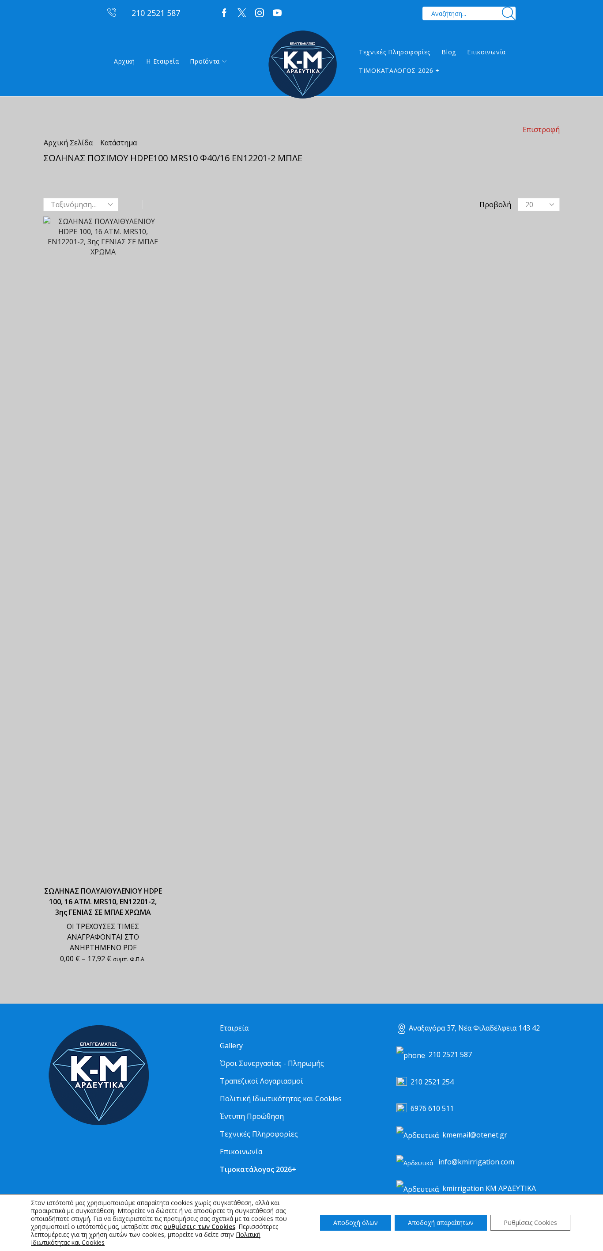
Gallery (231, 1045)
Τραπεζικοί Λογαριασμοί (261, 1081)
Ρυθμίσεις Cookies (530, 1222)
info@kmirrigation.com (476, 1162)
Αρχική (124, 61)
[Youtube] (277, 13)
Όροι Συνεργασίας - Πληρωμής (272, 1063)
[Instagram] (259, 13)
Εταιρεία (234, 1028)
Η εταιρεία (162, 61)
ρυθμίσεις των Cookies (199, 1227)
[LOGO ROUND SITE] (98, 1075)
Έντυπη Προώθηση (252, 1116)
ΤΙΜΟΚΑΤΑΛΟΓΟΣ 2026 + (399, 70)
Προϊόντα (205, 61)
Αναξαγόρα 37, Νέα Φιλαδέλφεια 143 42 (474, 1028)
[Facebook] (224, 13)
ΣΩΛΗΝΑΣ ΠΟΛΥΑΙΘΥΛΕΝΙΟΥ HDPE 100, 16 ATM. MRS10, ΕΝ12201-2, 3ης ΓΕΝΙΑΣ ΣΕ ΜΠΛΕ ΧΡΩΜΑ (103, 901)
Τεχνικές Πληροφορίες (394, 52)
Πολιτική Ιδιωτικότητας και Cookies (281, 1098)
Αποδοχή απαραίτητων (441, 1222)
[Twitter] (241, 13)
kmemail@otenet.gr (474, 1135)
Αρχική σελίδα (68, 143)
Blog (448, 52)
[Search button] (509, 13)
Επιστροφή (541, 129)
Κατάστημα (118, 143)
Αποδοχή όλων (355, 1222)
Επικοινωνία (486, 52)
